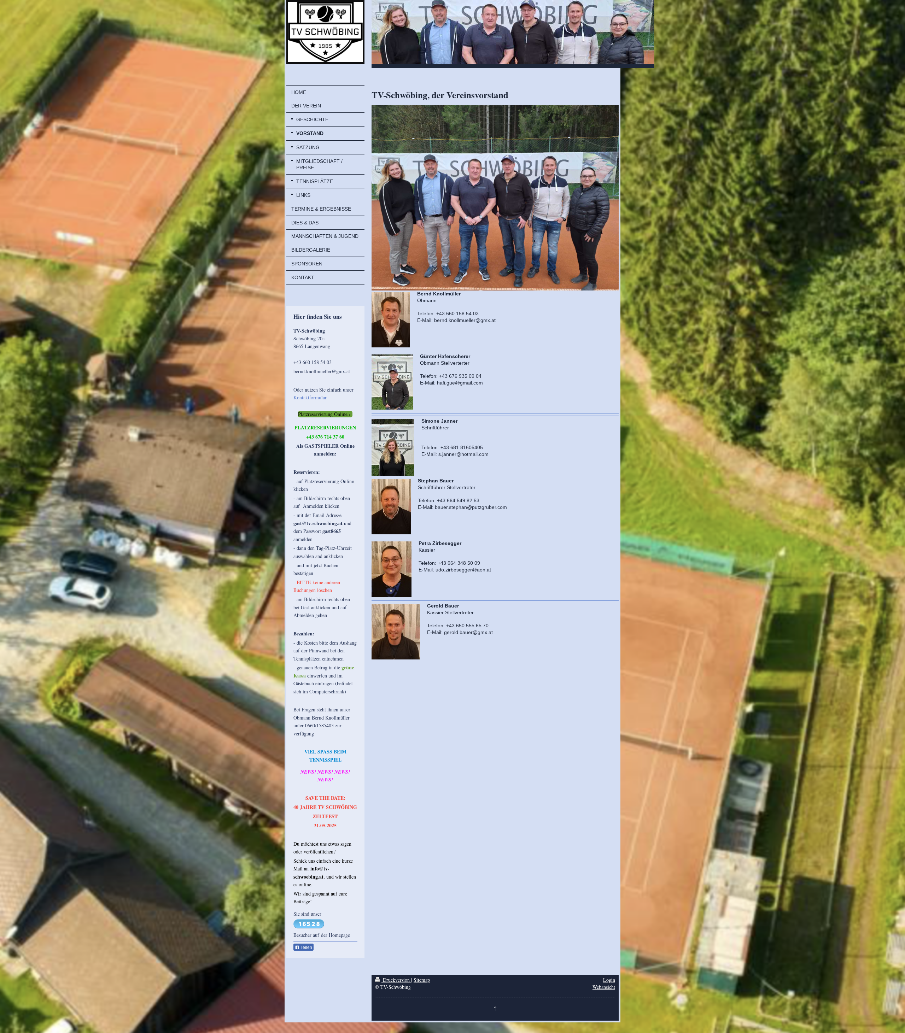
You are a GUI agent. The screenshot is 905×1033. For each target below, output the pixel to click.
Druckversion (396, 979)
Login (609, 979)
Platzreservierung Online (323, 414)
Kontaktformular (309, 397)
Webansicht (603, 987)
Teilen (305, 947)
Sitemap (422, 979)
